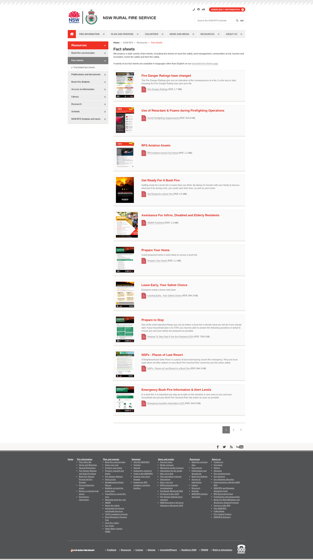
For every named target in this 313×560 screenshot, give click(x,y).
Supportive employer (142, 471)
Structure (218, 471)
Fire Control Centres (222, 514)
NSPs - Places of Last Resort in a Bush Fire (168, 368)
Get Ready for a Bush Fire (160, 194)
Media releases (167, 465)
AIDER (108, 503)
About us (231, 34)
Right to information (222, 550)
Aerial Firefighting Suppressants (163, 118)
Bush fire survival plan (83, 53)
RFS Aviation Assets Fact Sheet (162, 153)
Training (137, 465)
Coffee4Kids (219, 511)
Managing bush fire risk (115, 500)
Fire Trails (109, 526)
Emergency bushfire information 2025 (165, 403)
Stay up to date (166, 474)
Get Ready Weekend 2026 (171, 491)
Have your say (166, 482)
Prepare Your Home (157, 260)
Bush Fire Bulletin (80, 82)
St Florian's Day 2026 (169, 494)
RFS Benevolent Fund (223, 494)
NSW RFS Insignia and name (86, 119)
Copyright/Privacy (168, 550)
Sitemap (151, 550)
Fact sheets (156, 43)
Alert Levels (110, 479)
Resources (207, 34)
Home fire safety (112, 505)
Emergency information (225, 9)
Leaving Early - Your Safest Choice (164, 295)
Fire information (89, 34)
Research (76, 104)
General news (166, 462)
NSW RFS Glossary (222, 517)
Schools (75, 111)
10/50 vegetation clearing (116, 514)
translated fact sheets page (205, 63)
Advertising (165, 479)
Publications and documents (86, 74)
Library (75, 96)
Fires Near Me (85, 462)
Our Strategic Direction (224, 479)
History (217, 468)
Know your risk (111, 465)
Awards (136, 468)
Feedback (111, 550)
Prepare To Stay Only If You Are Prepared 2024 (170, 336)
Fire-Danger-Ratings (157, 89)
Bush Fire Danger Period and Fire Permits (86, 479)
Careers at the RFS (222, 505)
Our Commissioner (222, 474)
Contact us (218, 462)
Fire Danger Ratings (114, 477)
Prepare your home (113, 468)
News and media (179, 34)
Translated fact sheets (84, 67)
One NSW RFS (220, 508)
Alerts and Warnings (88, 465)
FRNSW (204, 550)
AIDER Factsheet (155, 223)
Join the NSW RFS (141, 462)
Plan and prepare (122, 34)
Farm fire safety (112, 523)
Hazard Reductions (87, 468)
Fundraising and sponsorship (227, 497)
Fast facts (218, 465)
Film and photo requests (170, 477)
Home (116, 43)
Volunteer (151, 34)
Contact (139, 550)
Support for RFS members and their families (141, 485)
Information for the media (171, 471)
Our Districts (219, 477)
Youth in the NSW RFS (143, 474)
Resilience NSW (188, 550)
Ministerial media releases (172, 468)
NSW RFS (128, 43)
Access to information (82, 89)
